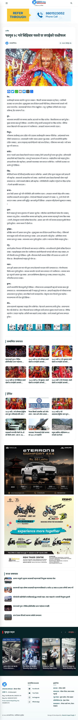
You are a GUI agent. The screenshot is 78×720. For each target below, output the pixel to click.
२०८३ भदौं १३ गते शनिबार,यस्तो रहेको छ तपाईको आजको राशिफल (39, 362)
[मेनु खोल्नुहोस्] (7, 3)
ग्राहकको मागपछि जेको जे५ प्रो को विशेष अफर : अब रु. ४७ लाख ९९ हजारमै (14, 435)
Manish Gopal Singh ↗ (69, 715)
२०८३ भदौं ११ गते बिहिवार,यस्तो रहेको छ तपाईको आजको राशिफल (15, 383)
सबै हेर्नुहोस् (71, 632)
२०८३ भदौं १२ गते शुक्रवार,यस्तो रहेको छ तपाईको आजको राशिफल (62, 362)
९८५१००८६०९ (12, 692)
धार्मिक (7, 31)
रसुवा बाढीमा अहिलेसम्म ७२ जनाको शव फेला (60, 433)
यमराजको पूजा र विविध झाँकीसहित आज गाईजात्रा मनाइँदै (13, 362)
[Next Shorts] (65, 632)
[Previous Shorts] (61, 632)
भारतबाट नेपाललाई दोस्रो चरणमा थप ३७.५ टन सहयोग (39, 433)
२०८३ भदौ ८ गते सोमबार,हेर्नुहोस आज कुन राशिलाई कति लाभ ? (15, 413)
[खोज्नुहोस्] (71, 3)
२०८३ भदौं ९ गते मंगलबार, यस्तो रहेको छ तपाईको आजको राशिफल (62, 383)
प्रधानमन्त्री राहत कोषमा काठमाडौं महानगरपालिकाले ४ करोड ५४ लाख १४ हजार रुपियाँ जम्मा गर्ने (43, 587)
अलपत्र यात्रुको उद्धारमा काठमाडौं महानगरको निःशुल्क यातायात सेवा (34, 578)
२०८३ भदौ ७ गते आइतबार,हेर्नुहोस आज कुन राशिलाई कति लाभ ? (60, 414)
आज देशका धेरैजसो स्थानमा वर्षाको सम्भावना (27, 615)
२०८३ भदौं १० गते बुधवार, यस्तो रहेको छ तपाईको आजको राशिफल (39, 383)
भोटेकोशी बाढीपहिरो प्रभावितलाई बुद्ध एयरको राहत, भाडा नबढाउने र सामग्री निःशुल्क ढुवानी (41, 597)
